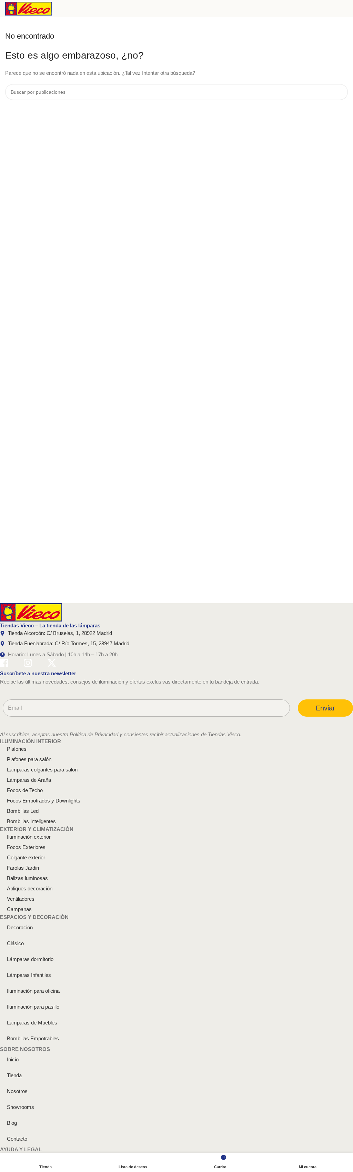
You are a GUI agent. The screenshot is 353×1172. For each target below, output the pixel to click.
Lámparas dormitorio (30, 959)
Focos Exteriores (26, 847)
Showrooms (20, 1107)
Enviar (325, 708)
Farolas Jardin (23, 868)
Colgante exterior (26, 857)
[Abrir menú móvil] (345, 9)
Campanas (19, 909)
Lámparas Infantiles (29, 975)
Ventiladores (20, 899)
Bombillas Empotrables (33, 1038)
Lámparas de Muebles (32, 1023)
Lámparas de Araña (29, 780)
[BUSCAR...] (340, 92)
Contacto (17, 1139)
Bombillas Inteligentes (31, 821)
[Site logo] (28, 8)
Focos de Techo (25, 790)
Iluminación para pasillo (33, 1007)
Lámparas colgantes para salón (42, 769)
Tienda (14, 1075)
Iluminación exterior (29, 837)
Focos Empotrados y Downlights (43, 801)
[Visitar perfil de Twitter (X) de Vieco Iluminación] (52, 664)
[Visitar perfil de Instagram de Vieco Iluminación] (28, 664)
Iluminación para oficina (33, 991)
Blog (12, 1123)
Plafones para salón (29, 759)
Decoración (20, 927)
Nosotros (17, 1091)
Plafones (17, 749)
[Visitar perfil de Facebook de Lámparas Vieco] (4, 664)
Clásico (15, 943)
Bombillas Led (23, 811)
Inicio (13, 1059)
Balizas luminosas (27, 878)
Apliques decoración (29, 888)
